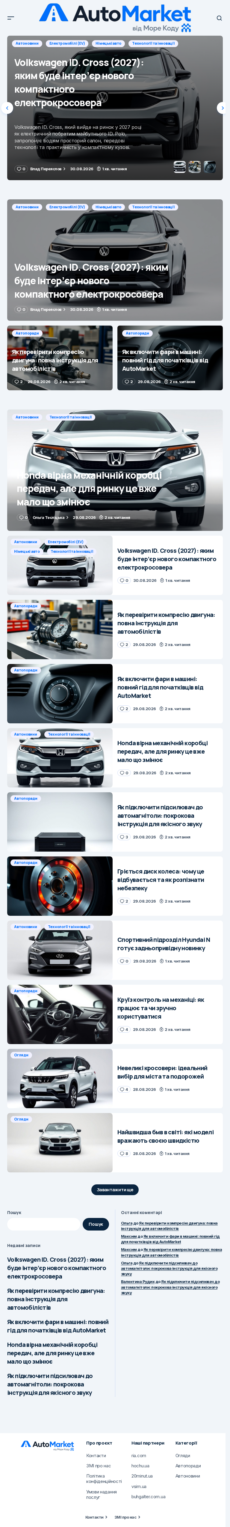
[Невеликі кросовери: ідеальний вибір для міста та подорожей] (60, 1078)
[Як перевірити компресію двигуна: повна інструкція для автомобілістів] (115, 108)
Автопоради (27, 43)
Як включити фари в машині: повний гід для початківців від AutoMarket (57, 1326)
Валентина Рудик (138, 1281)
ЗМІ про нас (125, 1517)
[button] (11, 18)
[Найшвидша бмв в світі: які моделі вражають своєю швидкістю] (60, 1142)
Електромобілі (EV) (67, 207)
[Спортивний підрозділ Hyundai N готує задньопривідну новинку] (60, 950)
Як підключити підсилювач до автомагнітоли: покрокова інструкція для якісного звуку (50, 1384)
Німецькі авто (108, 207)
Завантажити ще (115, 1189)
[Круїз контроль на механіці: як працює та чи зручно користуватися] (60, 1014)
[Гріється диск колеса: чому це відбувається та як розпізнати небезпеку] (60, 886)
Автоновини (27, 207)
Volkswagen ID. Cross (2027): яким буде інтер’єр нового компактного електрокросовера (56, 1267)
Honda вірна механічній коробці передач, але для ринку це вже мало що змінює (52, 1353)
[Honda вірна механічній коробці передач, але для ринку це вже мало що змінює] (115, 470)
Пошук (14, 1212)
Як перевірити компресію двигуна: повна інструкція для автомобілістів (56, 1299)
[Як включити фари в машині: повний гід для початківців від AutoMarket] (170, 358)
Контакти (94, 1517)
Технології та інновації (153, 207)
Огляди (21, 1055)
